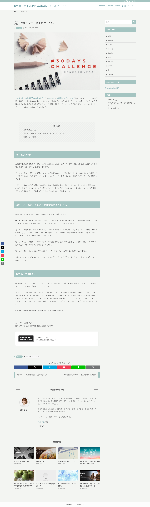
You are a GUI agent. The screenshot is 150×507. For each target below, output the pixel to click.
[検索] (135, 1)
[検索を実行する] (134, 22)
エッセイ (19, 28)
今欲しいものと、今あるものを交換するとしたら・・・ (45, 133)
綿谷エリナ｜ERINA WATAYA (30, 6)
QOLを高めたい (31, 130)
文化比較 (110, 53)
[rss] (132, 1)
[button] (21, 367)
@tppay (51, 98)
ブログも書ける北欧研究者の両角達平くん (30, 98)
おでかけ (110, 44)
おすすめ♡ (111, 66)
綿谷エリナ (24, 410)
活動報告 (110, 40)
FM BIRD (41, 422)
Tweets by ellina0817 (112, 88)
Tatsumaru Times (42, 337)
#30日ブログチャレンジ (66, 98)
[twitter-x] (124, 1)
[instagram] (127, 1)
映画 (109, 36)
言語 (109, 57)
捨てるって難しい (31, 137)
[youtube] (129, 1)
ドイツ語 (110, 49)
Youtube (110, 74)
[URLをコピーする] (93, 367)
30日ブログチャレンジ (32, 356)
